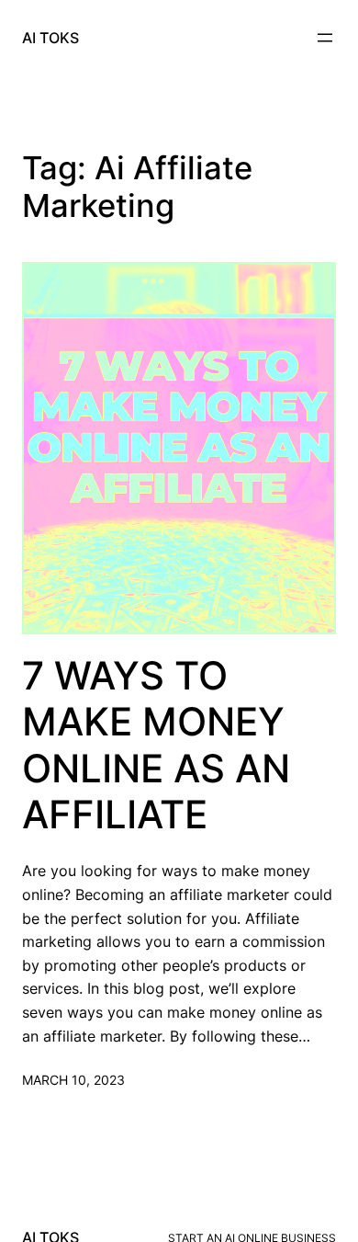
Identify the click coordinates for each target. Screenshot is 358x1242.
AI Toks (50, 37)
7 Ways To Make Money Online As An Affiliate (156, 745)
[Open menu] (325, 38)
